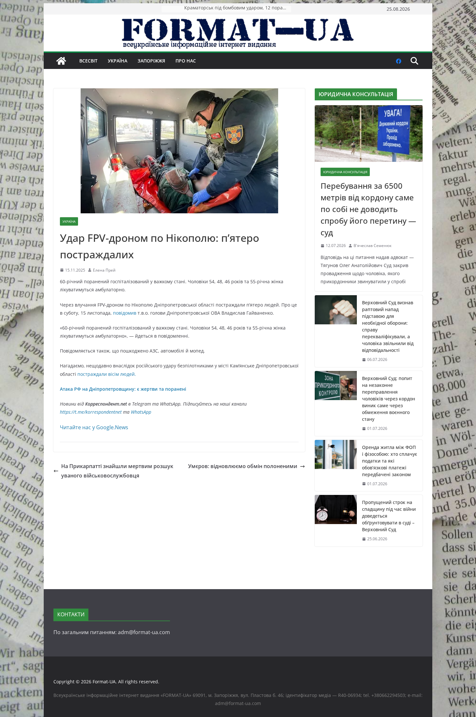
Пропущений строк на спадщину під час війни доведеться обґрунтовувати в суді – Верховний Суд (389, 515)
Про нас (186, 61)
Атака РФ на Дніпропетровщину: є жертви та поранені (123, 389)
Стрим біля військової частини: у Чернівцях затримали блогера (237, 9)
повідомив (125, 313)
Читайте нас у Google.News (94, 427)
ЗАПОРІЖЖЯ (151, 61)
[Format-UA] (61, 61)
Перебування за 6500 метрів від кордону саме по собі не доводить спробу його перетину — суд (368, 209)
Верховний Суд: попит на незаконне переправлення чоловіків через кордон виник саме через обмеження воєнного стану (388, 398)
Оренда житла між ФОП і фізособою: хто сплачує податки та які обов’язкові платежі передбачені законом (389, 460)
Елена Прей (104, 270)
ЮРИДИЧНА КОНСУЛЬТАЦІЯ (345, 172)
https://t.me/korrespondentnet (91, 412)
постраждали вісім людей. (106, 374)
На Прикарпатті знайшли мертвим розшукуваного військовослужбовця (117, 471)
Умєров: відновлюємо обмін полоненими (242, 466)
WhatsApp (141, 412)
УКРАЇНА (117, 61)
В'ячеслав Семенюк (372, 245)
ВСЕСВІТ (88, 61)
